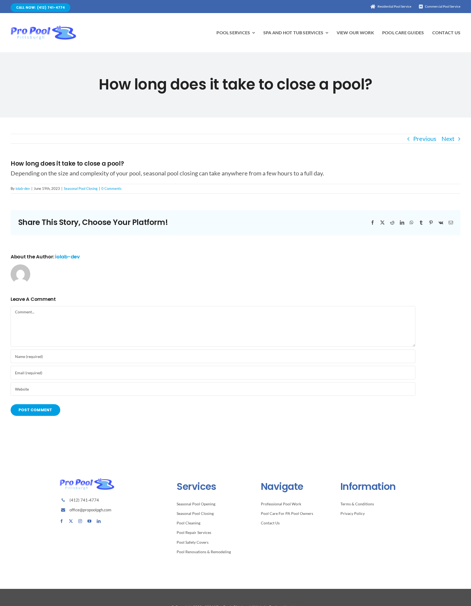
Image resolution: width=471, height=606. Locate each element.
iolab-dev (23, 188)
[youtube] (89, 521)
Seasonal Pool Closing (81, 188)
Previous (424, 138)
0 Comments (111, 188)
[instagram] (80, 521)
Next (448, 138)
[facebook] (62, 521)
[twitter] (71, 521)
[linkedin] (99, 521)
